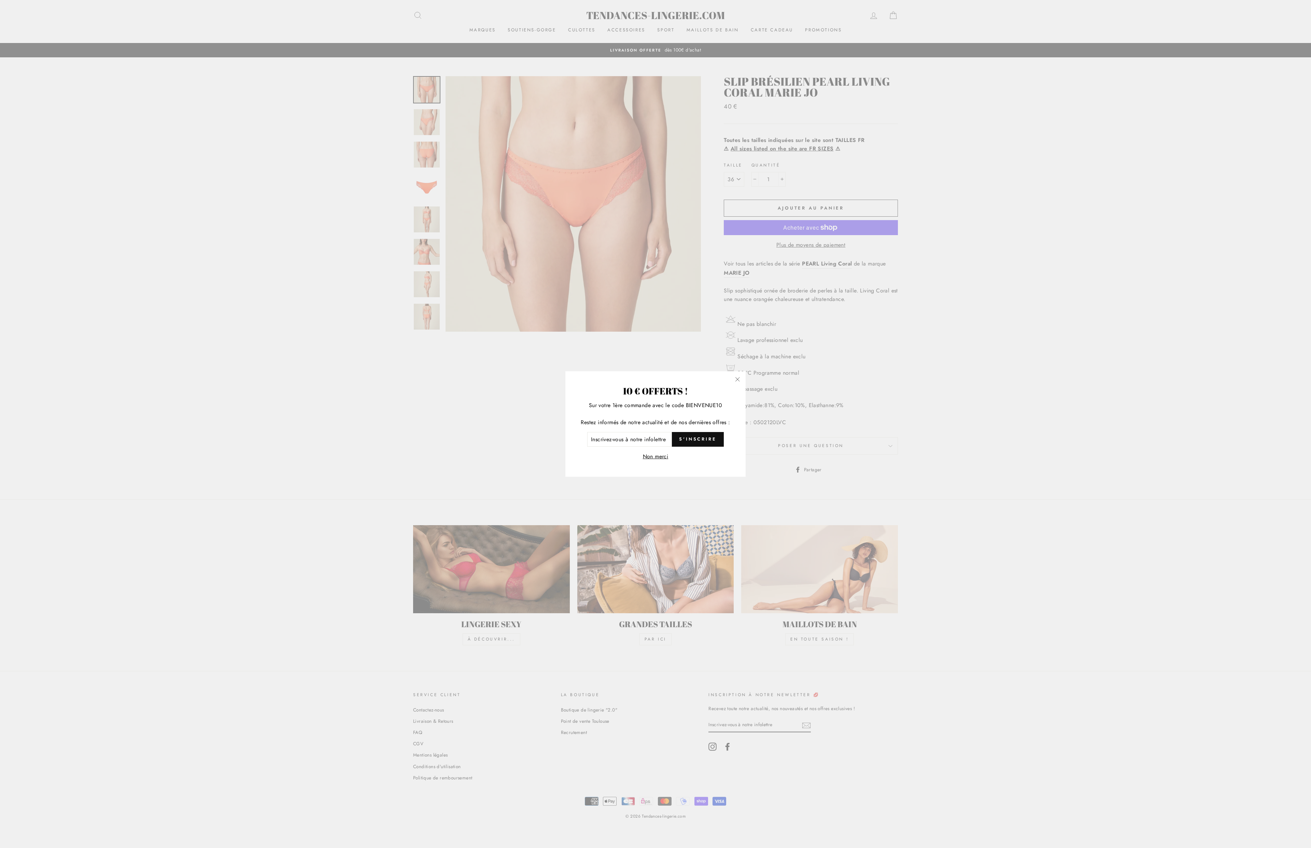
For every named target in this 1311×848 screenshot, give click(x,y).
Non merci (655, 456)
